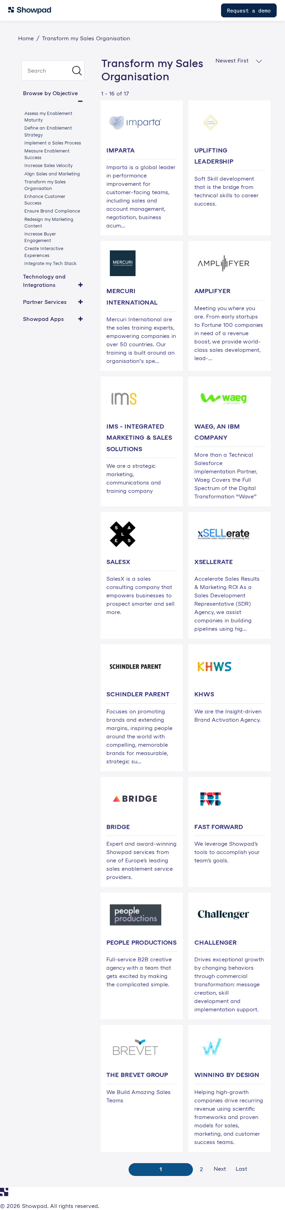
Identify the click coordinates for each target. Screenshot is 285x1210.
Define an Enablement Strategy (48, 131)
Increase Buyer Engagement (40, 237)
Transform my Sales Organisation (45, 185)
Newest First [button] (232, 60)
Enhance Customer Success (44, 199)
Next (220, 1168)
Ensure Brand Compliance (52, 211)
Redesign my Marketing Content (48, 222)
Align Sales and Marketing (52, 173)
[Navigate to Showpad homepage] (29, 10)
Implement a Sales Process (52, 143)
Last (241, 1168)
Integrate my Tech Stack (50, 263)
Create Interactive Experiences (43, 252)
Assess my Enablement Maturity (48, 116)
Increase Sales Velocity (48, 165)
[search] (53, 70)
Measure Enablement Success (47, 154)
